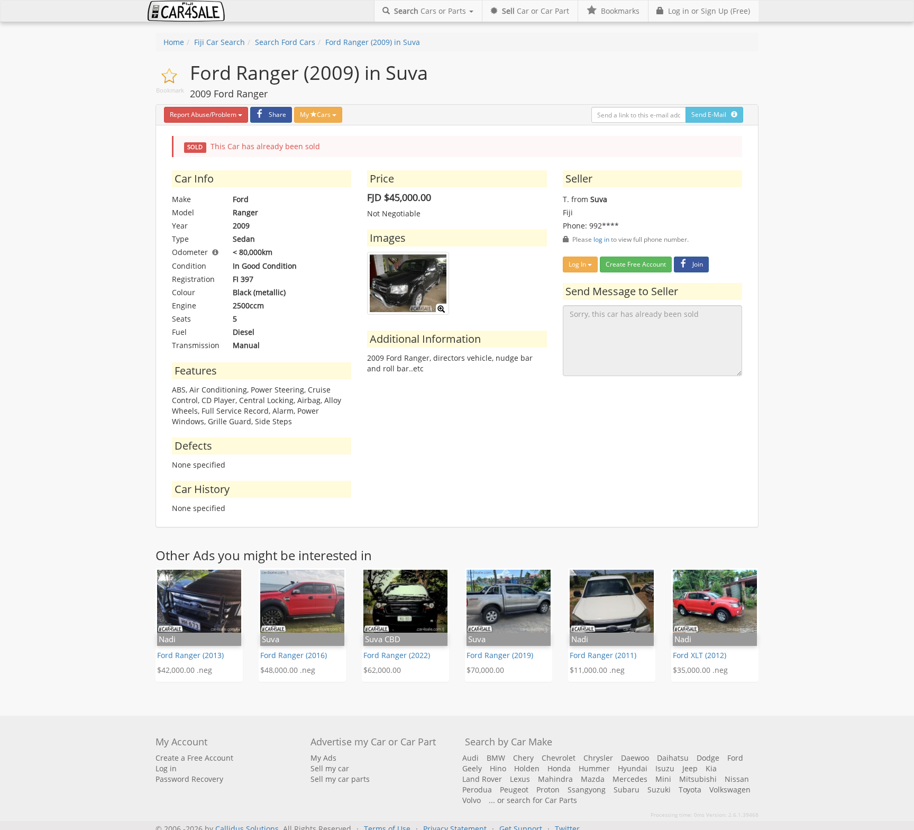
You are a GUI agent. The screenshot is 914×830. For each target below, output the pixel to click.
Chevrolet (558, 758)
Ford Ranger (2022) (396, 655)
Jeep (690, 768)
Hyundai (632, 768)
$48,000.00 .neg (287, 670)
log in (601, 239)
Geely (472, 768)
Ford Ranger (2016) (293, 655)
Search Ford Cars (285, 42)
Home (173, 42)
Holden (527, 768)
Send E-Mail (711, 114)
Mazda (593, 779)
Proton (548, 790)
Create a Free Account (194, 758)
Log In (578, 264)
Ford (735, 758)
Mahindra (555, 779)
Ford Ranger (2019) (500, 655)
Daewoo (635, 758)
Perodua (477, 790)
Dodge (708, 758)
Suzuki (659, 790)
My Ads (323, 758)
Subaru (626, 790)
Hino (498, 768)
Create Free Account (636, 264)
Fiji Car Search (219, 42)
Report (203, 114)
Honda (559, 768)
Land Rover (482, 779)
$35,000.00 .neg (700, 670)
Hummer (594, 768)
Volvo (471, 800)
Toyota (690, 790)
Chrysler (598, 758)
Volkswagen (730, 790)
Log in (166, 768)
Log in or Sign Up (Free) (707, 11)
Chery (523, 758)
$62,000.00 (382, 670)
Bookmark (170, 90)
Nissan (737, 779)
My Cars (316, 114)
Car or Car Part (535, 11)
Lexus (520, 779)
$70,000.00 (485, 670)
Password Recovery (189, 779)
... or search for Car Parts (533, 800)
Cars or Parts (431, 11)
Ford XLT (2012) (699, 655)
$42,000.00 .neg (184, 670)
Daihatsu (673, 758)
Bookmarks (618, 11)
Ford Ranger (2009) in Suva (372, 42)
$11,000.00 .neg (597, 670)
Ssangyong (587, 790)
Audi (470, 758)
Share (277, 114)
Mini (663, 779)
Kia (711, 768)
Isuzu (664, 768)
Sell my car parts (340, 779)
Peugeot (514, 790)
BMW (496, 758)
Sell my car (329, 768)
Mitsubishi (698, 779)
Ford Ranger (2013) (190, 655)
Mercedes (630, 779)
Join (697, 264)
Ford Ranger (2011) (603, 655)
